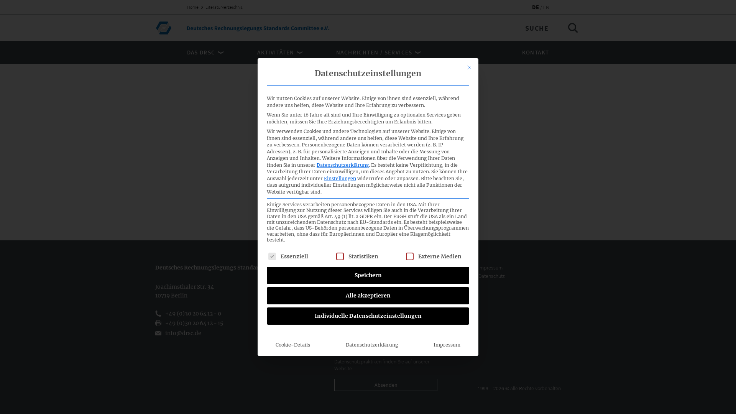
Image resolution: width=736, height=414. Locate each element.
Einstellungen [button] (340, 178)
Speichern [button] (368, 275)
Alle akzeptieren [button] (368, 295)
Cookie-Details (293, 345)
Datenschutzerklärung (343, 165)
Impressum (447, 345)
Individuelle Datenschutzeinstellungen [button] (368, 315)
